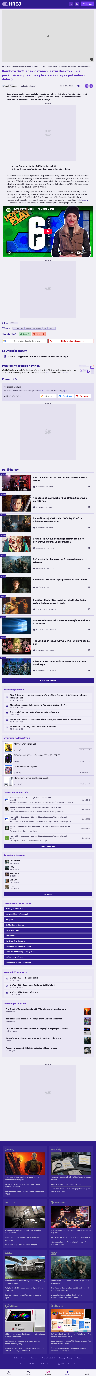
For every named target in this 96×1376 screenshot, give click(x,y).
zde (47, 372)
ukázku (65, 372)
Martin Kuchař (40, 487)
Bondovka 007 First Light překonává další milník (60, 579)
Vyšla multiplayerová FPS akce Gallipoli (21, 1244)
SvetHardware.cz (12, 1031)
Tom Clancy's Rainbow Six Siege (19, 66)
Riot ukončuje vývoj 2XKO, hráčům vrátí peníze (70, 1237)
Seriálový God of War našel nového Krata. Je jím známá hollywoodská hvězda (59, 601)
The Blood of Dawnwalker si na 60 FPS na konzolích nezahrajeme (36, 1009)
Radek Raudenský (28, 86)
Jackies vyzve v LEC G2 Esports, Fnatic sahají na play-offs (71, 1231)
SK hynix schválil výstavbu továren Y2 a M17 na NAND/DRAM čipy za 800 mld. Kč (24, 1349)
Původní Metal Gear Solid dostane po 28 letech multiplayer (59, 663)
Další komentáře (48, 846)
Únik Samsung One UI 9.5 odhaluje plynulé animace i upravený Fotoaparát (68, 1349)
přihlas (40, 390)
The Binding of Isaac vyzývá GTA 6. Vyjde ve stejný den (61, 642)
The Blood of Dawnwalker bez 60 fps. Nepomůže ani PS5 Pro (60, 499)
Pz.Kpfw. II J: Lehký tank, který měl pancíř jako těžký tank (24, 1289)
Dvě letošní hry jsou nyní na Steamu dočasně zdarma (58, 560)
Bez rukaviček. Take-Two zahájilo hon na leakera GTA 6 (60, 479)
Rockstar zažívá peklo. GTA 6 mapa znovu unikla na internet (34, 1018)
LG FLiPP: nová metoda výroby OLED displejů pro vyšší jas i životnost (37, 1028)
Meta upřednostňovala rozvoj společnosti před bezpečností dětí (70, 1190)
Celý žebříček (48, 894)
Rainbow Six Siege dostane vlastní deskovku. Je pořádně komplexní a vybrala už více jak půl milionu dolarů (68, 66)
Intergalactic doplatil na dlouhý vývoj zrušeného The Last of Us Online (66, 1296)
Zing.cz (8, 1041)
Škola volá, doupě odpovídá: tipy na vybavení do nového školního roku (71, 1342)
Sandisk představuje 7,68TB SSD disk (66, 1184)
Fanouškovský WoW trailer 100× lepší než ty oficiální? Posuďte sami (57, 520)
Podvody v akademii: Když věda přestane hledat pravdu (31, 1048)
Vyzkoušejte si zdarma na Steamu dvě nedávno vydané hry (33, 1038)
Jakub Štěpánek (40, 548)
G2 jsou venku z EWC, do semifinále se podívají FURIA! (24, 1192)
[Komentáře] (78, 86)
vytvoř (65, 390)
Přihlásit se (87, 4)
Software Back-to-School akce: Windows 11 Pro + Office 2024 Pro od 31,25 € (71, 1335)
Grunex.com (10, 1011)
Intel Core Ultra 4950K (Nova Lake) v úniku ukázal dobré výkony (22, 1342)
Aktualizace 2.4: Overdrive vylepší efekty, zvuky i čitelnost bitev (25, 1282)
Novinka (37, 66)
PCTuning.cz (10, 1050)
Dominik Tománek (41, 609)
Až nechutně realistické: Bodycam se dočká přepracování (23, 1231)
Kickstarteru (82, 200)
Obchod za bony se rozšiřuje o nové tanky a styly (23, 1296)
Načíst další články (48, 680)
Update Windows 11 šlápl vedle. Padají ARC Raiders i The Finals (61, 622)
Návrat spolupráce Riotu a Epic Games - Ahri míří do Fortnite (69, 1243)
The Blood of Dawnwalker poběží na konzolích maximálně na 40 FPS (70, 1289)
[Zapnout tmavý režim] (77, 4)
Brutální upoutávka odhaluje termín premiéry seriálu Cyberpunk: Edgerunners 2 (58, 540)
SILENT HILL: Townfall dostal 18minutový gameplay (22, 1238)
